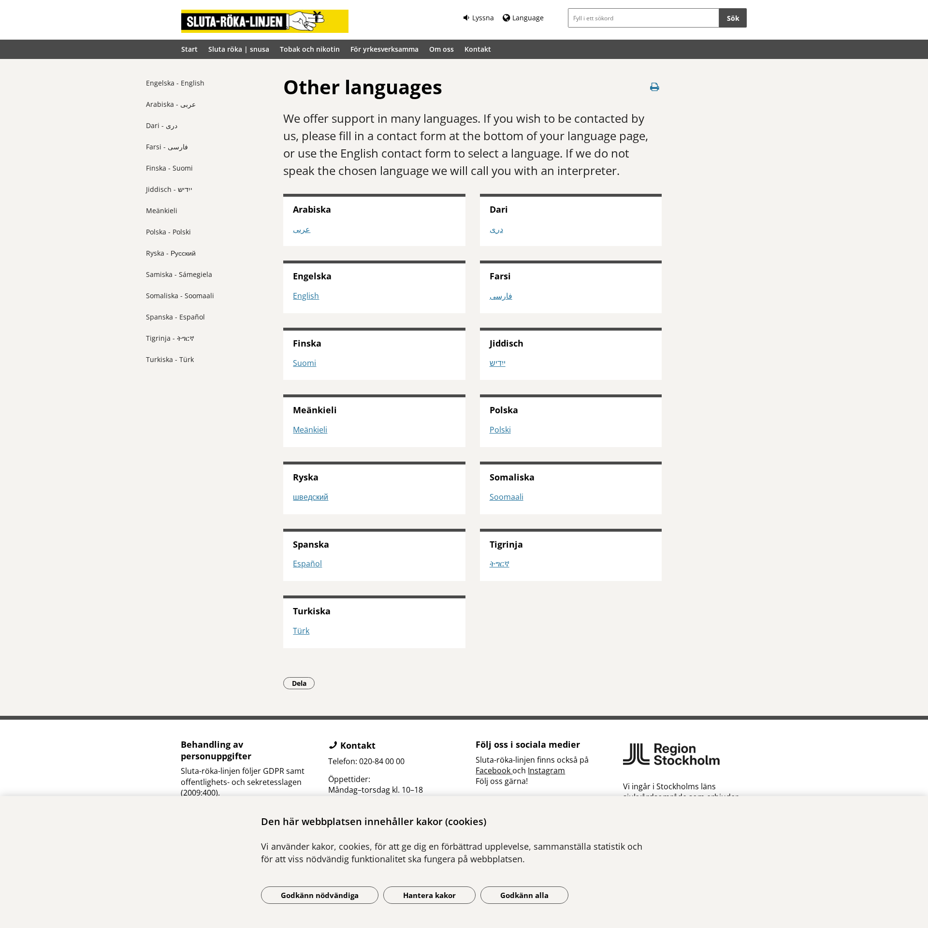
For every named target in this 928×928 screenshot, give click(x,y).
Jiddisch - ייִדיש (169, 189)
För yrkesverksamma (384, 49)
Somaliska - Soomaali (180, 295)
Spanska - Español (175, 316)
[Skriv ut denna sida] (655, 86)
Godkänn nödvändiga (320, 895)
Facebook (494, 770)
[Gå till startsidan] (264, 21)
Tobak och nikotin (310, 49)
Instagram (546, 770)
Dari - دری (161, 125)
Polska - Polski (168, 231)
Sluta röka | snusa (238, 49)
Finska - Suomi (169, 168)
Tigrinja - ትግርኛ (170, 338)
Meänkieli (161, 210)
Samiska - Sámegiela (179, 274)
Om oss (441, 49)
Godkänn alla (524, 895)
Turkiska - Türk (170, 359)
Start (189, 49)
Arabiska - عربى (171, 104)
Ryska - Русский (171, 253)
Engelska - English (175, 82)
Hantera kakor (429, 895)
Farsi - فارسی (167, 146)
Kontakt (477, 49)
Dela (303, 683)
